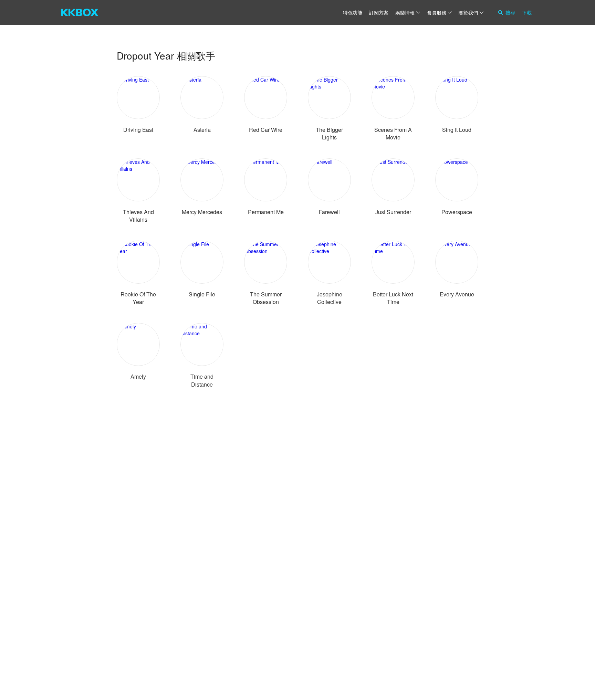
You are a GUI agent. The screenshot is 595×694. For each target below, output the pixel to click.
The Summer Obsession (266, 298)
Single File (202, 294)
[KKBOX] (79, 12)
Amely (138, 376)
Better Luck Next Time (393, 298)
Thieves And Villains (138, 215)
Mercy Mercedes (202, 212)
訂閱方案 (378, 12)
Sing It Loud (456, 130)
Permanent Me (266, 212)
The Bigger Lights (329, 133)
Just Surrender (393, 212)
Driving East (138, 130)
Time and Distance (201, 380)
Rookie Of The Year (138, 298)
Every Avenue (457, 294)
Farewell (329, 212)
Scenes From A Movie (393, 133)
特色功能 (352, 12)
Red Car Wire (265, 130)
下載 (527, 12)
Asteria (202, 130)
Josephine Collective (329, 298)
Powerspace (456, 212)
